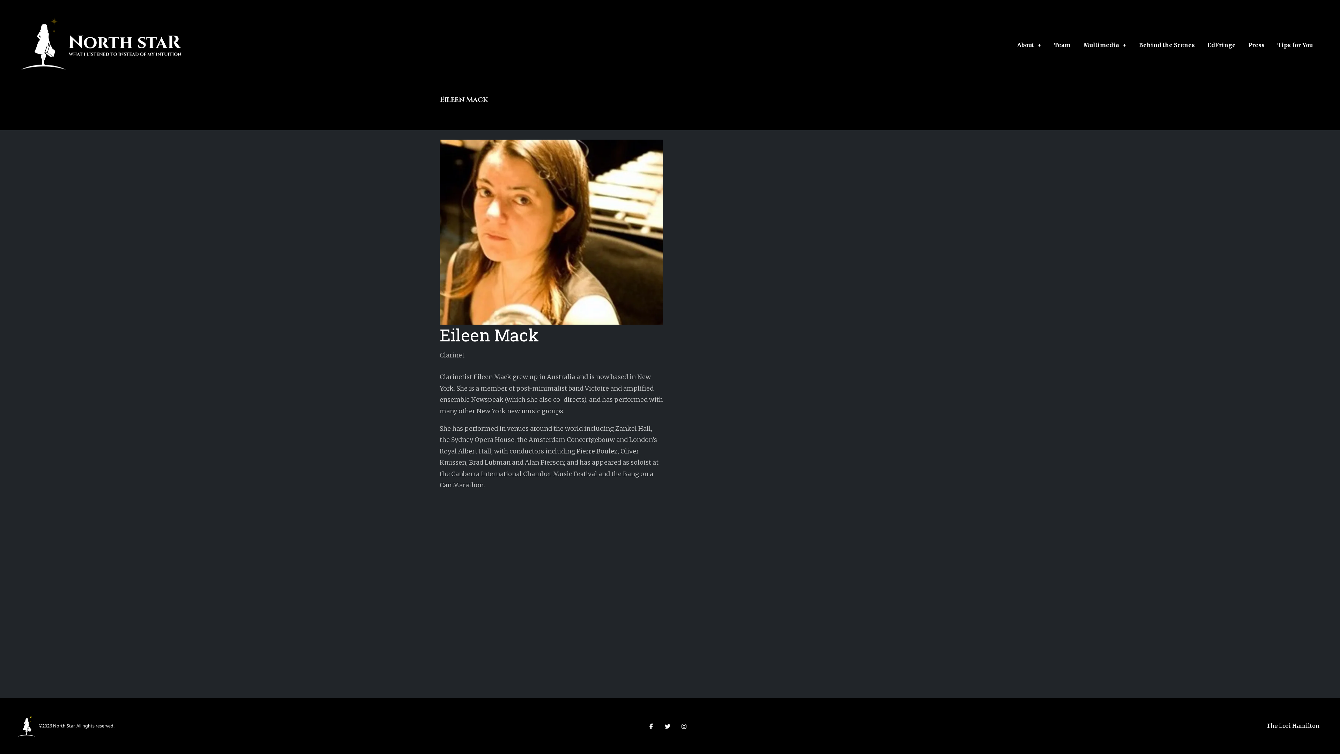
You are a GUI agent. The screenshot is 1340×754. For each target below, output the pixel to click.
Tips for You (1295, 45)
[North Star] (26, 726)
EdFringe (1221, 45)
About (1025, 45)
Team (1062, 45)
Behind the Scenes (1167, 45)
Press (1256, 45)
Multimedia (1101, 45)
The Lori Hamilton (1292, 725)
